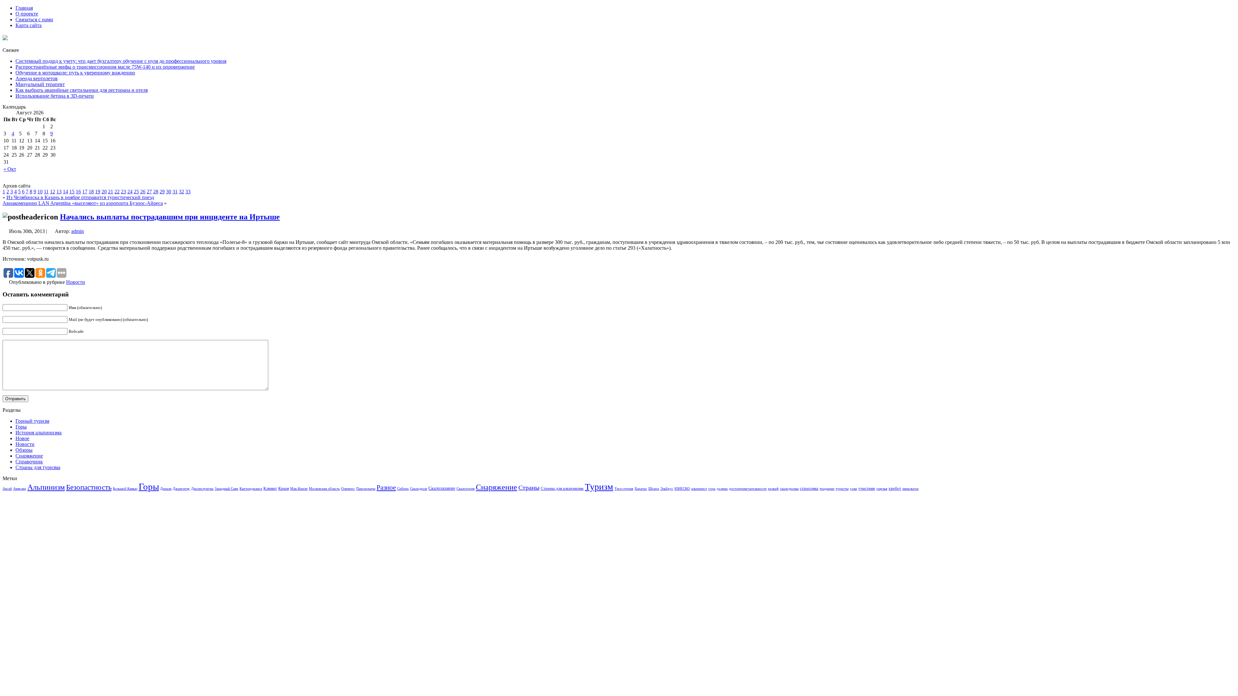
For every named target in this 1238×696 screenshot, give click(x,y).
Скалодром (418, 488)
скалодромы (789, 488)
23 (123, 191)
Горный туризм (32, 421)
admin (77, 231)
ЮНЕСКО (682, 488)
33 (188, 191)
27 (149, 191)
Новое (22, 438)
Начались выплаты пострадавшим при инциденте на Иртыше (170, 217)
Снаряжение (29, 456)
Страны (528, 487)
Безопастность (89, 487)
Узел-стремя (623, 488)
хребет (895, 488)
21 (110, 191)
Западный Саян (226, 488)
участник (866, 488)
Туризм (599, 487)
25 (136, 191)
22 (117, 191)
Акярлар (19, 488)
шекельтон (910, 488)
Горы (21, 427)
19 (97, 191)
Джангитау (181, 488)
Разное (386, 487)
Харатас (640, 488)
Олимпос (348, 488)
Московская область (324, 488)
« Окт (10, 169)
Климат (270, 488)
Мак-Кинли (299, 488)
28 (155, 191)
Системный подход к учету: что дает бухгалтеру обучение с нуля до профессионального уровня (120, 61)
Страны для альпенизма (562, 488)
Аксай (7, 488)
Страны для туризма (37, 467)
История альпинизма (38, 432)
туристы (842, 488)
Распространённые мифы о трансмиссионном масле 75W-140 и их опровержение (105, 67)
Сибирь (403, 488)
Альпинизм (46, 487)
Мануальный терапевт (40, 84)
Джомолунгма (202, 488)
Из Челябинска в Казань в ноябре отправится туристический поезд (80, 197)
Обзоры (24, 450)
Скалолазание (441, 488)
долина (722, 488)
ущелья (881, 488)
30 (168, 191)
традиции (827, 488)
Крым (283, 488)
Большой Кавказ (125, 488)
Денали (166, 488)
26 (142, 191)
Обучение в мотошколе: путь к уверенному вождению (75, 72)
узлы (853, 488)
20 (104, 191)
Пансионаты (365, 488)
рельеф (773, 488)
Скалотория (466, 488)
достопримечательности (748, 488)
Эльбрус (666, 488)
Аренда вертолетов (36, 78)
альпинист (699, 488)
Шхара (653, 488)
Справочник (29, 461)
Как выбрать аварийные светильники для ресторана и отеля (81, 90)
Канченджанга (251, 488)
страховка (809, 488)
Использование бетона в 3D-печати (54, 96)
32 (181, 191)
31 (175, 191)
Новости (75, 282)
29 (162, 191)
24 (130, 191)
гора (711, 488)
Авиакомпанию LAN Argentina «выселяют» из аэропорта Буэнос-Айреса (83, 203)
